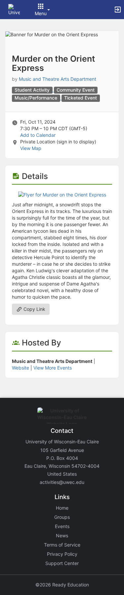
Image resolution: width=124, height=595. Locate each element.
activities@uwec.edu (62, 482)
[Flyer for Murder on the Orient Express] (62, 194)
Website (20, 368)
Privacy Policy (62, 554)
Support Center (62, 563)
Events (62, 526)
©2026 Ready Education (62, 584)
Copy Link (33, 309)
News (62, 535)
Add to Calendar (38, 135)
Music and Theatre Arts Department (57, 79)
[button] (14, 9)
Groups (62, 517)
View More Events (52, 368)
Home (62, 508)
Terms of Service (62, 545)
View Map (30, 148)
